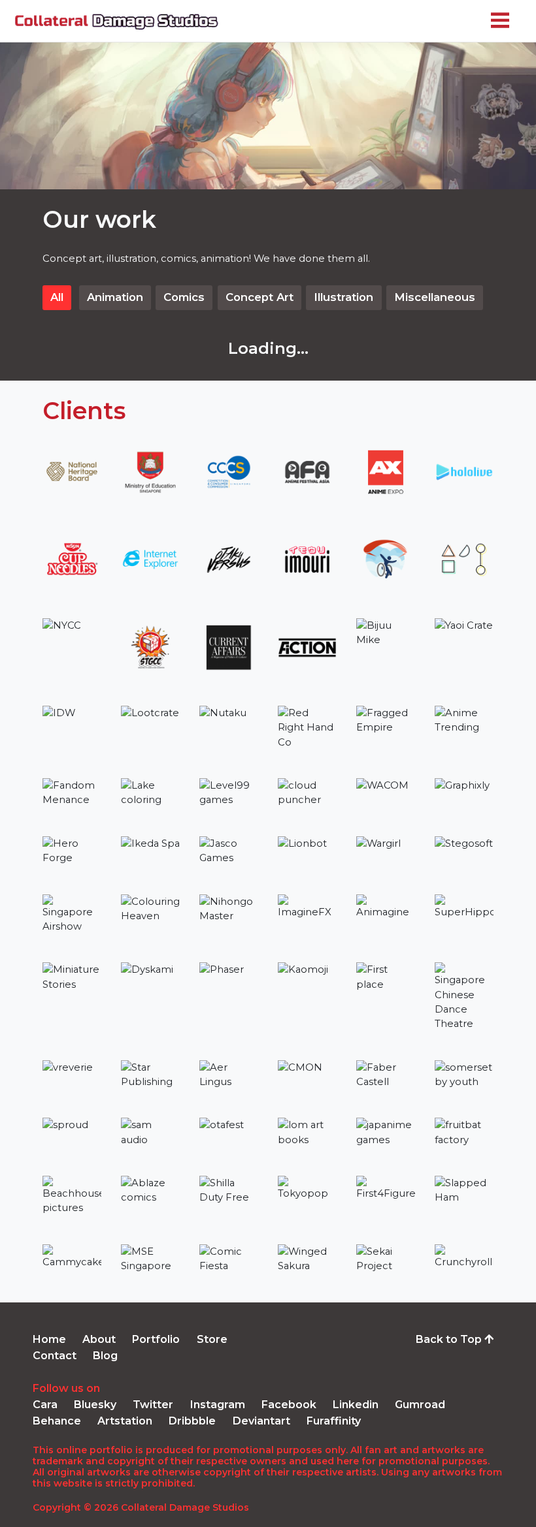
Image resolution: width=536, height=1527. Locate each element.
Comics (184, 297)
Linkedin (355, 1404)
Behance (57, 1421)
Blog (105, 1355)
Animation (115, 297)
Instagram (217, 1404)
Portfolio (156, 1339)
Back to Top (450, 1339)
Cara (45, 1404)
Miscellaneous (434, 297)
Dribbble (192, 1421)
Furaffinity (334, 1421)
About (99, 1339)
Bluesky (95, 1404)
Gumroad (420, 1404)
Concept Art (259, 297)
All (56, 297)
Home (49, 1339)
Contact (54, 1355)
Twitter (153, 1404)
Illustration (343, 297)
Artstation (124, 1421)
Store (212, 1339)
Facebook (288, 1404)
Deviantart (261, 1421)
